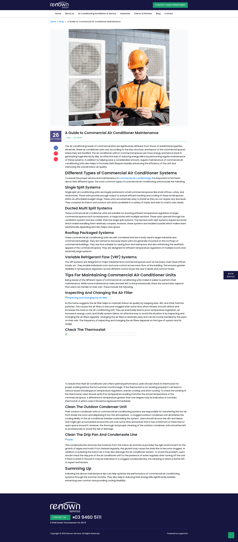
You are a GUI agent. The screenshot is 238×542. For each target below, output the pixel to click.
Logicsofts (183, 533)
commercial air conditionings (135, 178)
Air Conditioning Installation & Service (97, 13)
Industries (125, 13)
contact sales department (170, 4)
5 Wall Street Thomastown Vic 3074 (68, 522)
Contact (168, 13)
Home (58, 13)
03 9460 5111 (88, 517)
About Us (69, 13)
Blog (158, 13)
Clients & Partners (143, 13)
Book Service (231, 275)
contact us (60, 517)
